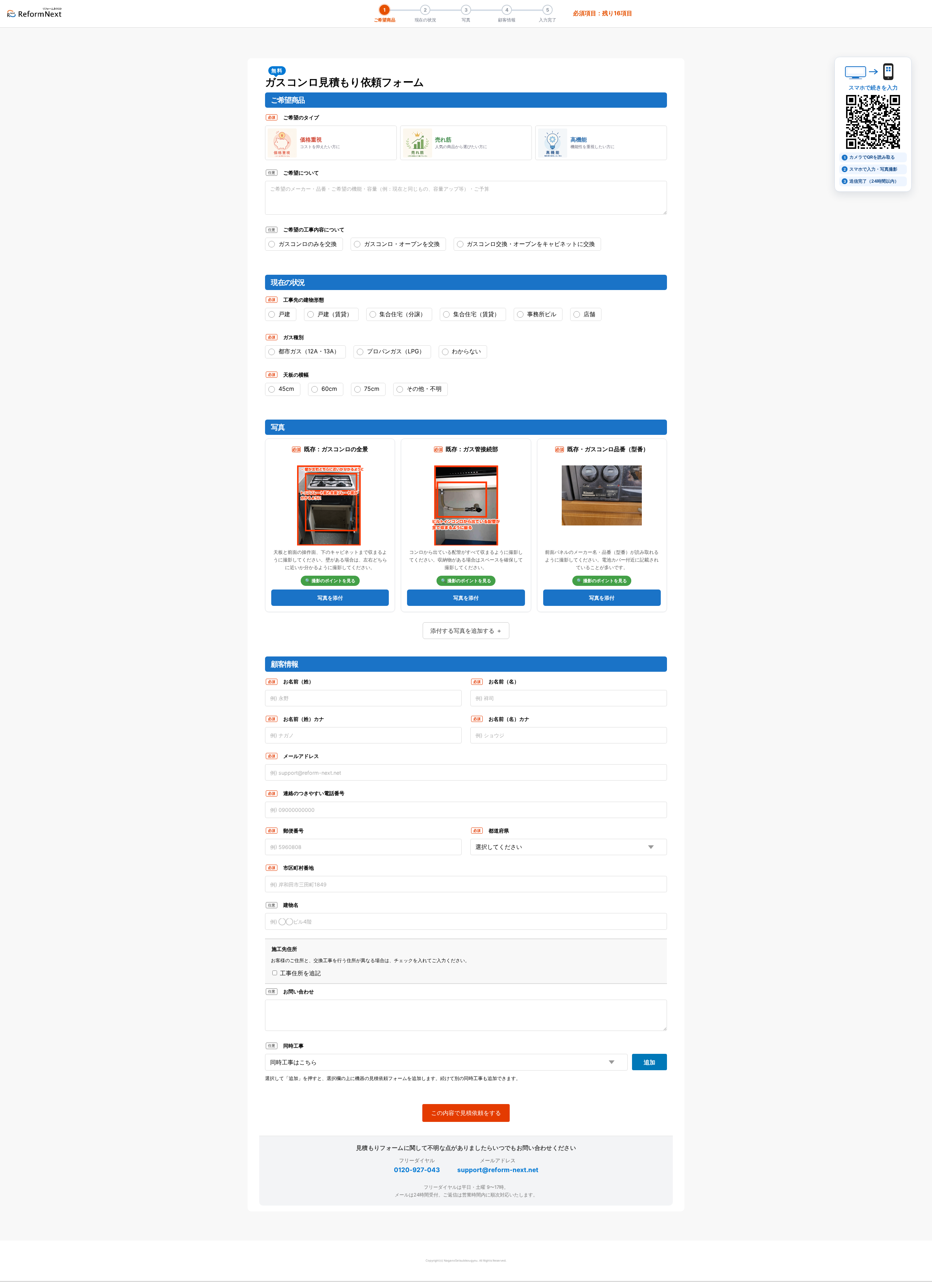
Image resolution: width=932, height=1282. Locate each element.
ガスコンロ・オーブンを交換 (401, 243)
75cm (370, 388)
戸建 (283, 314)
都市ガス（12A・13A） (308, 351)
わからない (465, 351)
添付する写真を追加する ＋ (466, 630)
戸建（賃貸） (334, 314)
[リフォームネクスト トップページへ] (34, 12)
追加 (649, 1062)
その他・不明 (423, 388)
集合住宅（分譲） (402, 314)
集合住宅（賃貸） (475, 314)
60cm (328, 388)
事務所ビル (540, 314)
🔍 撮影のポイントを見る (330, 580)
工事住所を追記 (299, 973)
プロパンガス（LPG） (395, 351)
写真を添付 (330, 598)
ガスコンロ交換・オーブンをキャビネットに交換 (530, 243)
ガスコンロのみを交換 (307, 243)
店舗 (588, 314)
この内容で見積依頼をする (466, 1112)
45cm (285, 388)
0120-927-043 (417, 1170)
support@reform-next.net (497, 1170)
